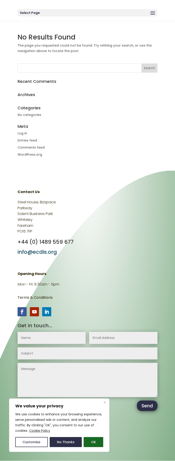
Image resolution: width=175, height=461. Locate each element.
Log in (22, 133)
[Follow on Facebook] (22, 311)
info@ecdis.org (37, 252)
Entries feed (27, 140)
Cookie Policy (39, 430)
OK (93, 442)
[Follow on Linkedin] (46, 311)
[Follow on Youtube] (34, 311)
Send (147, 406)
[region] (59, 425)
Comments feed (31, 147)
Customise (31, 442)
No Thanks (66, 442)
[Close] (104, 402)
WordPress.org (30, 154)
